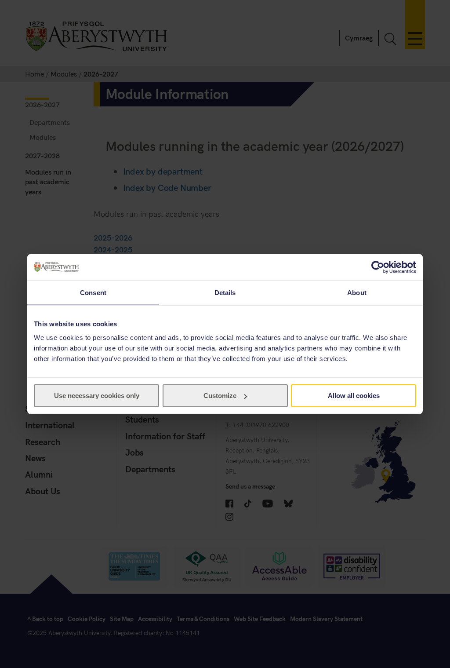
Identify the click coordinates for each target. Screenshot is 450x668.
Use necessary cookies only (96, 395)
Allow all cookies (354, 395)
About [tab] (357, 292)
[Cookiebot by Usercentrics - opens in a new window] (377, 267)
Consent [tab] (93, 292)
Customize (219, 395)
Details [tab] (225, 292)
